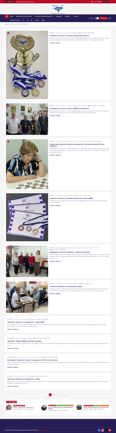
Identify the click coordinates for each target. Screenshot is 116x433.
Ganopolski (11, 338)
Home (37, 20)
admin (52, 32)
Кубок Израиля (87, 405)
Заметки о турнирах (53, 405)
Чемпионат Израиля (72, 32)
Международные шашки (71, 247)
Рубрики (67, 16)
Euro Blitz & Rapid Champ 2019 (44, 16)
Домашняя (7, 24)
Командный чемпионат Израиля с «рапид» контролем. (69, 252)
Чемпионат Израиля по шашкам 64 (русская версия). (69, 36)
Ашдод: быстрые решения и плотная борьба (25, 407)
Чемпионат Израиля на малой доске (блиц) (65, 286)
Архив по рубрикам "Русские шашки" (20, 24)
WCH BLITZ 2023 (15, 20)
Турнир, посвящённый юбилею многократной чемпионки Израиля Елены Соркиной (76, 145)
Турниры (65, 32)
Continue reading (54, 43)
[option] (23, 407)
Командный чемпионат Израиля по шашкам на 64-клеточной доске (32, 360)
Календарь (59, 16)
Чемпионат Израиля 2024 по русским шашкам (24, 341)
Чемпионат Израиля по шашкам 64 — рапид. (23, 379)
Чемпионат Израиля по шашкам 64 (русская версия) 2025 (71, 198)
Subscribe (103, 18)
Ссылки (76, 16)
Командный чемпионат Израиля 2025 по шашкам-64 (69, 108)
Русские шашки (59, 32)
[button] (107, 402)
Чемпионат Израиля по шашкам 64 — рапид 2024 (25, 322)
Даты (57, 141)
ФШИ (11, 16)
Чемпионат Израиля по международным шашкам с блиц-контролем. (59, 409)
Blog (43, 20)
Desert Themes (42, 430)
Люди (60, 141)
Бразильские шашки (60, 105)
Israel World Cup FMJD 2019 (24, 16)
